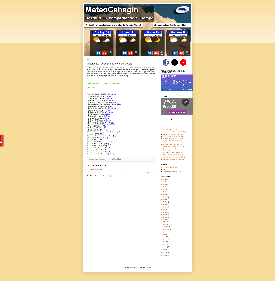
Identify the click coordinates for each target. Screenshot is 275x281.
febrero (165, 247)
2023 (164, 187)
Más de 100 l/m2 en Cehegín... (172, 130)
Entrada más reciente (94, 173)
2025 (164, 182)
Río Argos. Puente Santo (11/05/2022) (174, 157)
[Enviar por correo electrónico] (112, 159)
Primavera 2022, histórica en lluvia (173, 155)
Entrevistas (166, 169)
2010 (164, 214)
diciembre (166, 222)
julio (164, 234)
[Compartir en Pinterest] (120, 159)
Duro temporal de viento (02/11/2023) (174, 138)
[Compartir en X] (116, 159)
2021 (164, 192)
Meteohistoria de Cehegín (170, 167)
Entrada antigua (149, 173)
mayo (164, 239)
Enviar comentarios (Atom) (103, 176)
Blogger (148, 267)
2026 (164, 179)
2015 (164, 202)
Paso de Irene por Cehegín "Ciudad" (173, 136)
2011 (164, 212)
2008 (164, 219)
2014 (164, 204)
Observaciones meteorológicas (172, 171)
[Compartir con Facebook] (118, 159)
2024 (164, 184)
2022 (164, 189)
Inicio (122, 173)
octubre (165, 227)
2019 (164, 197)
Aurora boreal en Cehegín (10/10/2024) (174, 132)
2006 (164, 255)
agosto (165, 232)
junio (164, 237)
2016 (164, 199)
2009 (164, 217)
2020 (164, 194)
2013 (164, 207)
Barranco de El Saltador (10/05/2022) (174, 159)
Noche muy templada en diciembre (173, 152)
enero (164, 249)
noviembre (166, 224)
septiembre (166, 229)
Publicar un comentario (96, 169)
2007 (164, 252)
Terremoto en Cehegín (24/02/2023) (173, 146)
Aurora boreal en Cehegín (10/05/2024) (174, 134)
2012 (164, 209)
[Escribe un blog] (114, 159)
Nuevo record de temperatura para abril (174, 144)
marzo (165, 244)
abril (164, 242)
